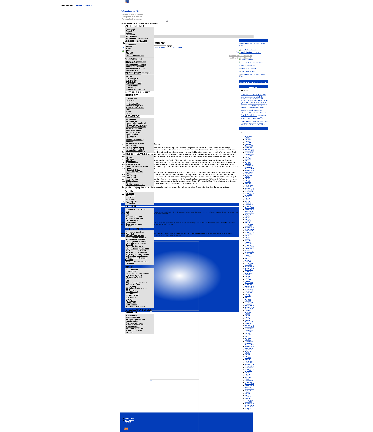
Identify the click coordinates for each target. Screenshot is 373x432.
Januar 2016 (248, 343)
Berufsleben (131, 45)
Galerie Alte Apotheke (262, 105)
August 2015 (248, 351)
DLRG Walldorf (132, 86)
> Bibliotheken (132, 70)
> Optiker (129, 142)
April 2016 (248, 338)
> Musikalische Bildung (135, 68)
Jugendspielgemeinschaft (136, 283)
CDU (128, 211)
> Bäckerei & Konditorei (136, 123)
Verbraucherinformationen (137, 38)
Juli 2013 (247, 392)
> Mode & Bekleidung (135, 140)
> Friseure (130, 138)
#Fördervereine (132, 316)
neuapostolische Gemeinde (137, 262)
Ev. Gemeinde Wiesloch (135, 239)
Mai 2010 (247, 410)
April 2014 (248, 377)
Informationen (131, 36)
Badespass (130, 102)
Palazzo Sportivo (133, 284)
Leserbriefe (135, 187)
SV (259, 118)
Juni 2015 (248, 354)
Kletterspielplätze (133, 104)
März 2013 (248, 399)
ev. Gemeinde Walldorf (135, 236)
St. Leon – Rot (132, 201)
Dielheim (129, 197)
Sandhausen (257, 110)
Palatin (258, 109)
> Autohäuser (131, 121)
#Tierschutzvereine (134, 330)
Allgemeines (135, 26)
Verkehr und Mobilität (135, 56)
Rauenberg (130, 199)
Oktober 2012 (249, 407)
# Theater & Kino (133, 164)
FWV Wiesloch (132, 220)
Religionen (134, 229)
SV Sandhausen (132, 294)
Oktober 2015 (249, 348)
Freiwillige (264, 104)
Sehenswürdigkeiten (134, 106)
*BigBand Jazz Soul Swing (137, 166)
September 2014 (249, 369)
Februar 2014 (249, 381)
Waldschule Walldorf (260, 124)
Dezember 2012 (249, 403)
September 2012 (249, 408)
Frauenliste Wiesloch (134, 218)
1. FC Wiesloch (132, 270)
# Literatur (130, 159)
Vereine (131, 312)
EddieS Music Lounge (259, 102)
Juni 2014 (248, 374)
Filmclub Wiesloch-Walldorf (254, 104)
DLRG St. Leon (132, 87)
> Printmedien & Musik (135, 143)
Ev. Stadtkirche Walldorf (136, 238)
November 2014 (249, 366)
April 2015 (248, 358)
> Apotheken (131, 119)
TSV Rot (129, 299)
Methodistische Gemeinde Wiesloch (136, 259)
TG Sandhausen (132, 295)
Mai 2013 (247, 395)
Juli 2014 (247, 372)
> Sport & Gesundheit (135, 149)
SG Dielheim (131, 290)
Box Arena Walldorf (134, 275)
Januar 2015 (248, 363)
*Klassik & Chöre (133, 170)
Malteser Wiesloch (133, 84)
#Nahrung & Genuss (134, 323)
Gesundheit (134, 58)
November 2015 (249, 346)
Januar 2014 (248, 382)
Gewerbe (132, 116)
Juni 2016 (248, 335)
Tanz (128, 110)
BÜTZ (262, 98)
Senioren (129, 52)
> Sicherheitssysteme (135, 147)
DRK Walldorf (131, 80)
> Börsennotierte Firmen (136, 127)
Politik (130, 206)
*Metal (128, 174)
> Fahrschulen (132, 134)
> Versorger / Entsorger (135, 151)
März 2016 (248, 340)
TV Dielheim (131, 301)
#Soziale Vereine (132, 327)
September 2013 (249, 389)
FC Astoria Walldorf (134, 277)
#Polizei (129, 76)
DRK (258, 100)
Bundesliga (257, 98)
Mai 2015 (247, 356)
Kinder (128, 48)
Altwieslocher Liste (134, 217)
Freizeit (131, 95)
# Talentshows (132, 163)
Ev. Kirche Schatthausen (136, 243)
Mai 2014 (247, 376)
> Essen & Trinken (133, 132)
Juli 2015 (247, 353)
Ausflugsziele (131, 98)
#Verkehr (129, 332)
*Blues (128, 168)
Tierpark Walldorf (256, 121)
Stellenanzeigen (138, 309)
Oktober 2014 (249, 368)
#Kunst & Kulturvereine (135, 319)
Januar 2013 (248, 402)
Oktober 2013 (249, 387)
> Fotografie (131, 136)
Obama (255, 109)
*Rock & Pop (131, 176)
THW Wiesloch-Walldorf (135, 89)
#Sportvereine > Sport (135, 329)
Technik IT (130, 31)
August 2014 (248, 371)
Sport (130, 266)
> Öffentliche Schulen (135, 67)
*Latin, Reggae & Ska (134, 172)
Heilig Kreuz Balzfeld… (135, 247)
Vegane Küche (264, 121)
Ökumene (130, 263)
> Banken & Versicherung (136, 125)
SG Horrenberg (132, 292)
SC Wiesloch (131, 286)
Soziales (129, 54)
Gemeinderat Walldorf (254, 107)
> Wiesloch (130, 196)
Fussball (254, 105)
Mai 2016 (247, 337)
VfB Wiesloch (131, 305)
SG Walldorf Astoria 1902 (136, 288)
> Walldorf (130, 194)
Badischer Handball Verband (137, 273)
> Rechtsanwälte (133, 145)
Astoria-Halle (258, 97)
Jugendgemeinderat (134, 224)
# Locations (131, 161)
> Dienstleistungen (133, 130)
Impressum (129, 418)
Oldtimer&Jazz (132, 181)
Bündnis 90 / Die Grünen (136, 209)
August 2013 (248, 390)
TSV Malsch (131, 297)
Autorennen (131, 271)
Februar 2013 (249, 400)
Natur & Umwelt (137, 92)
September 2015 (249, 350)
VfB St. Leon (131, 303)
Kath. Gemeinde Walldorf (136, 251)
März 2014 (248, 379)
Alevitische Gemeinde (135, 232)
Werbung (128, 422)
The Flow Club (132, 179)
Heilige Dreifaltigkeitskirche (137, 249)
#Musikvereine (132, 321)
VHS (255, 123)
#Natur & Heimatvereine (136, 325)
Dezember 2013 (249, 384)
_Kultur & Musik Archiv (135, 185)
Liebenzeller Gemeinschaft (137, 256)
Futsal (128, 279)
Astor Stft (130, 234)
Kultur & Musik (137, 153)
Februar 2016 (249, 341)
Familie (129, 46)
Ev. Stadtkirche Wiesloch (136, 241)
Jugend (129, 50)
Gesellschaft (136, 41)
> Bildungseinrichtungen (136, 65)
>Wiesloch (256, 94)
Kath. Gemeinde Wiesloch (136, 252)
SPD (127, 215)
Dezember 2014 (249, 364)
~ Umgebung (131, 203)
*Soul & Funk (131, 177)
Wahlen (129, 226)
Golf (127, 281)
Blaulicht (133, 73)
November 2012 (249, 405)
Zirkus (128, 183)
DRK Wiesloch (132, 78)
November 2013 (249, 385)
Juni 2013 (248, 394)
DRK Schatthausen (134, 82)
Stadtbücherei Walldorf (257, 112)
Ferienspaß (130, 100)
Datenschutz (130, 420)
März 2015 (248, 359)
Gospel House (132, 245)
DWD (261, 100)
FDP (127, 213)
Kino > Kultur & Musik (135, 108)
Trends (129, 33)
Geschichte (130, 35)
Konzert (262, 107)
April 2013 (248, 397)
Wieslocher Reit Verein (135, 307)
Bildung (131, 61)
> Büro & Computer (134, 129)
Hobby (128, 111)
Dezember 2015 (249, 345)
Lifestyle (129, 113)
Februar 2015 (249, 361)
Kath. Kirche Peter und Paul (137, 254)
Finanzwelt (130, 29)
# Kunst (129, 157)
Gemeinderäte (131, 222)
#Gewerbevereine (133, 317)
